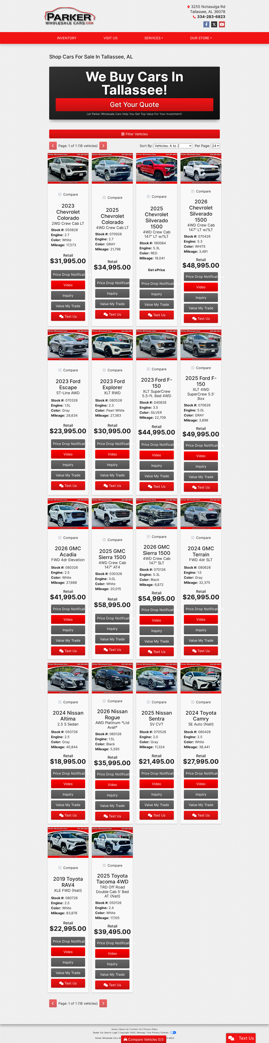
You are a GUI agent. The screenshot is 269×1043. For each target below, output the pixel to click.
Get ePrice (156, 270)
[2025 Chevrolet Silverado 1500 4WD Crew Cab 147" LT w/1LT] (156, 168)
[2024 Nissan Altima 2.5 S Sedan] (68, 678)
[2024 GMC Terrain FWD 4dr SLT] (201, 513)
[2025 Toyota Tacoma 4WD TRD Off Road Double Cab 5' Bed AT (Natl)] (112, 842)
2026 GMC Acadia (68, 553)
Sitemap (141, 1032)
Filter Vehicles (136, 134)
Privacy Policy (151, 1029)
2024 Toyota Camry (201, 718)
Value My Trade (68, 306)
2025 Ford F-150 (201, 388)
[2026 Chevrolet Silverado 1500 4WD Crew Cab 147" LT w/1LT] (201, 168)
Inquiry (68, 295)
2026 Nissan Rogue (112, 719)
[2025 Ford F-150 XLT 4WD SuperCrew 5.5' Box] (201, 344)
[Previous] (53, 146)
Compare (70, 194)
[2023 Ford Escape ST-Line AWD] (68, 344)
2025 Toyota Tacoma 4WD (112, 886)
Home (114, 1029)
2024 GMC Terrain (201, 553)
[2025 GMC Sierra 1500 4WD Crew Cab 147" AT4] (112, 513)
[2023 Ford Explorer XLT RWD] (112, 344)
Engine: (57, 235)
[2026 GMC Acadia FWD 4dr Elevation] (68, 513)
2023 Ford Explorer (112, 386)
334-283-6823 (211, 16)
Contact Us (136, 1029)
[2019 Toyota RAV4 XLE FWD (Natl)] (68, 842)
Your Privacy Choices (158, 1032)
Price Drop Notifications (69, 274)
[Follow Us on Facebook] (206, 24)
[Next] (103, 146)
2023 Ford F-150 (156, 387)
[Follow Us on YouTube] (222, 24)
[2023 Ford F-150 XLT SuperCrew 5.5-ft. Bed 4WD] (156, 344)
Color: (56, 240)
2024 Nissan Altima (68, 718)
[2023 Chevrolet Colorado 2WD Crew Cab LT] (68, 168)
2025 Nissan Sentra (156, 718)
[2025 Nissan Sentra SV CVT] (156, 678)
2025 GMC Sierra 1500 (112, 558)
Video (68, 285)
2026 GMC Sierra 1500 (156, 554)
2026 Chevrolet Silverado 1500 (201, 215)
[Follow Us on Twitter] (214, 24)
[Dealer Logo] (70, 16)
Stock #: (57, 230)
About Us (123, 1029)
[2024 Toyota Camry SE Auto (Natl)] (201, 678)
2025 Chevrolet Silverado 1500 (156, 222)
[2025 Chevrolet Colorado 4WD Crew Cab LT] (112, 168)
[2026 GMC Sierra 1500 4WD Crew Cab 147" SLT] (156, 513)
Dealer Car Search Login (105, 1032)
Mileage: (58, 245)
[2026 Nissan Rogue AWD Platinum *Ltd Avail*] (112, 678)
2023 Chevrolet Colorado (68, 214)
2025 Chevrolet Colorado (112, 218)
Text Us (70, 316)
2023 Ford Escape (68, 386)
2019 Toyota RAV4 (68, 884)
